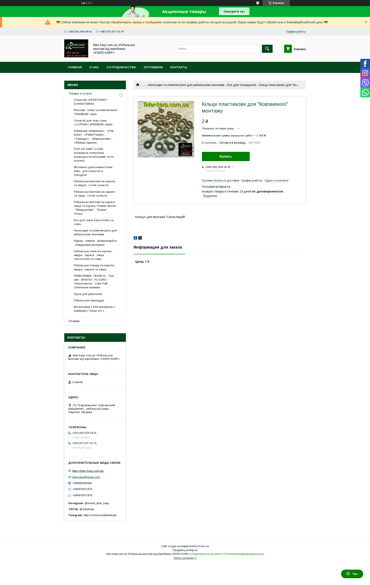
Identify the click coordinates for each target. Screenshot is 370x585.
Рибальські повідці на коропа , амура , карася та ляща (94, 267)
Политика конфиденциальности (244, 553)
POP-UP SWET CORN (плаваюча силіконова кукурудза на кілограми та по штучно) (94, 154)
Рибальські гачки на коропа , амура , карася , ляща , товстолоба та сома (93, 255)
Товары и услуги (80, 93)
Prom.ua (204, 546)
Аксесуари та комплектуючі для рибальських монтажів (186, 85)
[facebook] (135, 238)
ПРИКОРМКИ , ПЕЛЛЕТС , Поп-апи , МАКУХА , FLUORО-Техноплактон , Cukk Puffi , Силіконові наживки (94, 281)
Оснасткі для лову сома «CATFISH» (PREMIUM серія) (93, 122)
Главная (75, 67)
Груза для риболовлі (88, 294)
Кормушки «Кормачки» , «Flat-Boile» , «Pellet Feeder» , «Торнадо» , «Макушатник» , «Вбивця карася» (94, 136)
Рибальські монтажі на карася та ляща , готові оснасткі (94, 193)
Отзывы (74, 321)
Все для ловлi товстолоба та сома (93, 222)
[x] (140, 238)
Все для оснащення (241, 85)
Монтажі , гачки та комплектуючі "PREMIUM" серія (95, 112)
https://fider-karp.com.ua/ (88, 470)
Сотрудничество (121, 67)
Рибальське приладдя (89, 300)
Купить (226, 156)
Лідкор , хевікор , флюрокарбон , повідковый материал (95, 242)
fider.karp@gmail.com (86, 477)
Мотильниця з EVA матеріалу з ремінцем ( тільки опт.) (94, 308)
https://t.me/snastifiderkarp (100, 515)
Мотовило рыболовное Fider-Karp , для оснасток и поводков (93, 171)
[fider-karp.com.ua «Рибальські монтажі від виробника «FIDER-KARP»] (76, 56)
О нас (94, 67)
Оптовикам (153, 67)
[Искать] (267, 49)
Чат (355, 574)
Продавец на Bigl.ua (185, 550)
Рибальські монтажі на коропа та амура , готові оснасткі (94, 183)
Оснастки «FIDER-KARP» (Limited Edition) (90, 101)
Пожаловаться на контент (207, 553)
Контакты (178, 67)
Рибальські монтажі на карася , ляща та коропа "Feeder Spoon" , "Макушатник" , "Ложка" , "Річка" (95, 207)
